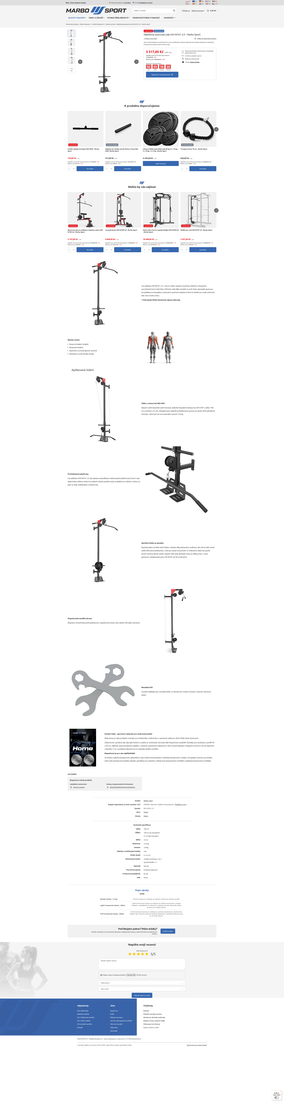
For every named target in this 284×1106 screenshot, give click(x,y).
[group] (108, 62)
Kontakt (80, 1027)
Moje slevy (114, 1027)
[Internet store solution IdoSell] (197, 1045)
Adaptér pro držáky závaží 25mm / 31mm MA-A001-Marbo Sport (121, 150)
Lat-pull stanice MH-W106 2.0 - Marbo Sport (121, 230)
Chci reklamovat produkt (85, 1017)
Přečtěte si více (180, 804)
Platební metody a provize (152, 1014)
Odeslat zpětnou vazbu (142, 995)
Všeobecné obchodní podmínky (154, 1017)
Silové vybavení (76, 18)
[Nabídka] (280, 1091)
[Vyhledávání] (174, 10)
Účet (112, 1005)
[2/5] (134, 954)
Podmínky (148, 1005)
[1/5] (129, 954)
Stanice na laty (110, 24)
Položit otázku (168, 931)
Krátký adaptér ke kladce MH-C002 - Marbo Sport (83, 150)
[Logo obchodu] (96, 11)
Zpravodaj (113, 1031)
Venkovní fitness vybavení (145, 18)
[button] (80, 62)
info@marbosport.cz (96, 1039)
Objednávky (83, 1005)
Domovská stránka (72, 24)
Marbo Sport (148, 801)
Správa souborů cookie (151, 1027)
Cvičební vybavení (98, 24)
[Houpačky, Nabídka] (174, 18)
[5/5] (146, 954)
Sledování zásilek (83, 1014)
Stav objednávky (82, 1011)
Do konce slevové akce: (153, 64)
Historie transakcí (116, 1024)
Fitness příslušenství (117, 18)
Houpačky (169, 18)
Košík (112, 1014)
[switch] (276, 1097)
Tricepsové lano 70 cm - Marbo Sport (193, 149)
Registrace (114, 1011)
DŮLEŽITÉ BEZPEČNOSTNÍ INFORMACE (122, 787)
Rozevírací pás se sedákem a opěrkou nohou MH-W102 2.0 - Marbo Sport (85, 231)
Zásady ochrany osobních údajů (154, 1021)
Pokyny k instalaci (79, 787)
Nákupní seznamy (116, 1017)
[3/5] (138, 954)
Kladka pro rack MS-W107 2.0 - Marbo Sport (196, 230)
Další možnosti (161, 164)
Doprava (146, 1011)
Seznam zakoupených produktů (121, 1021)
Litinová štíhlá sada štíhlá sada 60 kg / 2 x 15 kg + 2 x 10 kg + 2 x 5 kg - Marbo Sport (160, 150)
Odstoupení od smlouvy (151, 1024)
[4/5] (142, 954)
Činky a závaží (96, 18)
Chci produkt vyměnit (84, 1024)
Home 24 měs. (195, 62)
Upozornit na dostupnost (161, 74)
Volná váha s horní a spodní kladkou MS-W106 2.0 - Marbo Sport (161, 231)
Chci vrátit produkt (83, 1021)
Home (146, 812)
